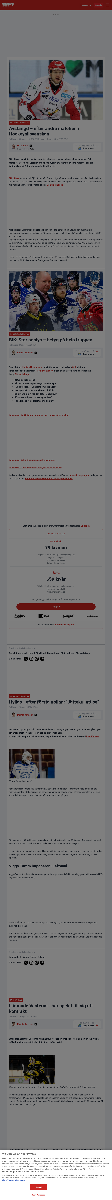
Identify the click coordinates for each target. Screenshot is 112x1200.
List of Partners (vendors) (13, 1180)
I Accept (38, 1187)
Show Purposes (38, 1195)
